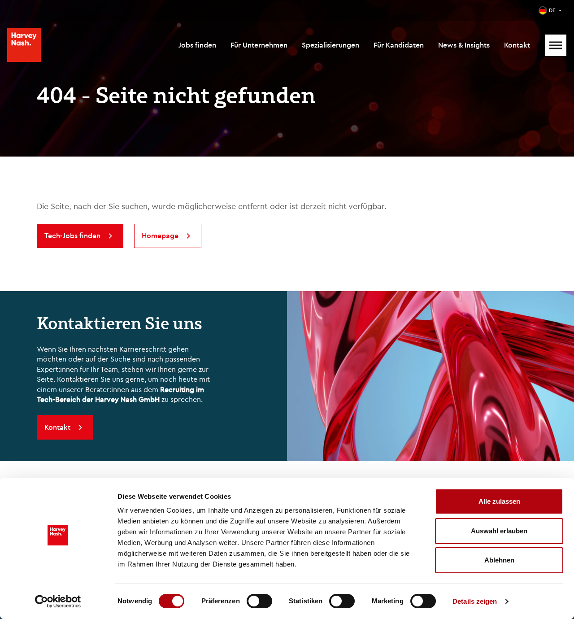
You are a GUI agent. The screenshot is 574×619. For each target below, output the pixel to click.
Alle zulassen (499, 501)
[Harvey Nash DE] (24, 45)
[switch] (259, 601)
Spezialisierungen (330, 44)
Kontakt (517, 44)
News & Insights (464, 44)
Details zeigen (474, 601)
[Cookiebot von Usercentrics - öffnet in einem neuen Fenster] (58, 601)
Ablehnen (499, 560)
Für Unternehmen (258, 44)
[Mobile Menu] (555, 45)
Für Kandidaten (399, 44)
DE (552, 10)
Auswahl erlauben (499, 531)
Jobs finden (197, 44)
